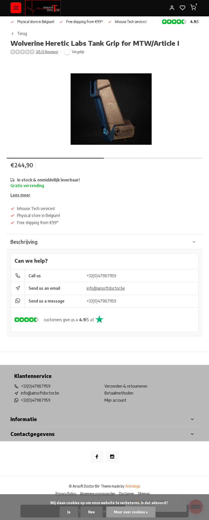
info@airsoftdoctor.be (106, 288)
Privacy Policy (66, 493)
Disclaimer (126, 493)
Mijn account (115, 400)
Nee (91, 512)
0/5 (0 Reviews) (47, 52)
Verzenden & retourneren (125, 386)
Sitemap (144, 493)
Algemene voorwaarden (97, 493)
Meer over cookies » (131, 512)
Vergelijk (78, 52)
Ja (68, 512)
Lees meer (20, 195)
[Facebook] (96, 456)
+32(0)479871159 (101, 275)
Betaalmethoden (118, 393)
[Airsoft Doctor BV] (43, 7)
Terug (22, 33)
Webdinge (132, 486)
